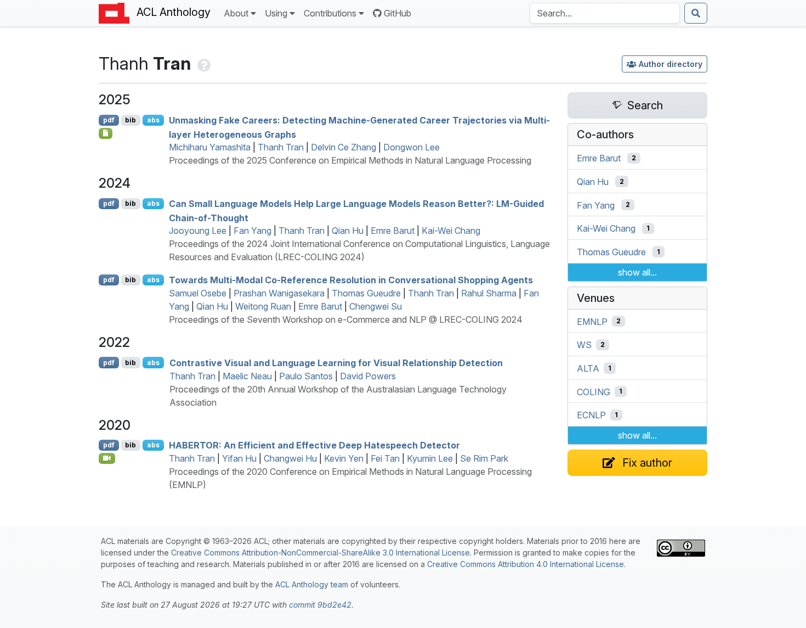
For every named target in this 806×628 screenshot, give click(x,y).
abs (153, 120)
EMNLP (592, 321)
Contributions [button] (330, 13)
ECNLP (591, 415)
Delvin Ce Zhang (343, 147)
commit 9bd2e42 (320, 604)
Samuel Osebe (197, 293)
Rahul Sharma (488, 293)
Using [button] (276, 13)
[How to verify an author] (203, 63)
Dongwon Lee (411, 147)
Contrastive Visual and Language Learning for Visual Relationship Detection (336, 362)
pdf (109, 120)
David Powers (368, 376)
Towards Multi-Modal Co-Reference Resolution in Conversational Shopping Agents (351, 279)
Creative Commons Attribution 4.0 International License (525, 564)
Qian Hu (348, 230)
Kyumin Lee (430, 458)
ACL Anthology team (311, 584)
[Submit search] (695, 13)
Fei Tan (385, 458)
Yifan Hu (239, 458)
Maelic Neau (247, 376)
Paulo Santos (306, 376)
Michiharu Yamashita (210, 147)
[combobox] (605, 13)
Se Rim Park (484, 458)
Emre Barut (393, 230)
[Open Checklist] (105, 133)
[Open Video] (107, 458)
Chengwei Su (375, 306)
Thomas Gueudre (366, 293)
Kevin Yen (344, 458)
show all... (637, 272)
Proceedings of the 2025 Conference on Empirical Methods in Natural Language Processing (350, 160)
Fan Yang (252, 230)
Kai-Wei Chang (451, 230)
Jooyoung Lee (197, 230)
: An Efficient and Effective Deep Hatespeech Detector (314, 445)
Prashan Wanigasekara (279, 293)
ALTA (588, 368)
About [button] (236, 13)
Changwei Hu (290, 458)
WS (584, 344)
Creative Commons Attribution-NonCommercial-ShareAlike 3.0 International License (320, 552)
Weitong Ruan (263, 306)
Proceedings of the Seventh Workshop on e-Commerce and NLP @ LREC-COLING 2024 (346, 319)
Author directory (670, 64)
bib (130, 120)
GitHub (397, 13)
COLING (593, 391)
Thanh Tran (281, 147)
